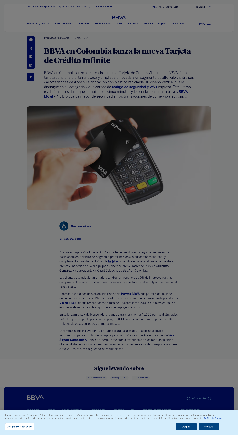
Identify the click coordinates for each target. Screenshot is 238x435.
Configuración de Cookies (20, 426)
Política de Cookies (213, 418)
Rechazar (208, 426)
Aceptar (186, 426)
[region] (119, 422)
